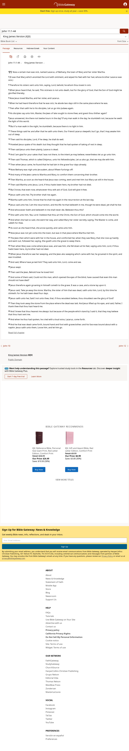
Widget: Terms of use (56, 647)
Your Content (49, 48)
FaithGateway (52, 660)
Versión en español (55, 735)
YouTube (50, 722)
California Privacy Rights (58, 633)
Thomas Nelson (53, 681)
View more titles (65, 479)
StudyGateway (52, 664)
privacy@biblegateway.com (13, 558)
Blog (48, 592)
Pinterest (50, 712)
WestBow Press (53, 685)
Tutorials (50, 616)
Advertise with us (54, 623)
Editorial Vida (52, 678)
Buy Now (39, 469)
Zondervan (51, 688)
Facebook (50, 705)
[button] (125, 4)
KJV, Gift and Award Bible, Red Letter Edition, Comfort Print (79, 449)
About (48, 575)
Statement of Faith (54, 582)
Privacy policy (52, 630)
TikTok (49, 715)
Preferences (51, 739)
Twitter (49, 719)
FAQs (48, 612)
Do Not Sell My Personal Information (64, 637)
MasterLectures (53, 692)
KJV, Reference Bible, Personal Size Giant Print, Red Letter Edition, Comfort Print (46, 451)
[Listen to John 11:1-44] (39, 57)
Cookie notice (52, 640)
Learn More (36, 376)
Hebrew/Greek (33, 48)
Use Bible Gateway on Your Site (60, 619)
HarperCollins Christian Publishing (62, 671)
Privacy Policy (107, 556)
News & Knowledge (55, 578)
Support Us (51, 599)
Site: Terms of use (54, 644)
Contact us (51, 626)
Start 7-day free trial (16, 376)
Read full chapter (16, 332)
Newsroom (51, 596)
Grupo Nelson (52, 674)
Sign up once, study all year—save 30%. (64, 11)
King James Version (17, 355)
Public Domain (15, 359)
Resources (18, 48)
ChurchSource (52, 667)
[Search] (124, 31)
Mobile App (51, 585)
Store (48, 589)
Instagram (51, 708)
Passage (6, 48)
